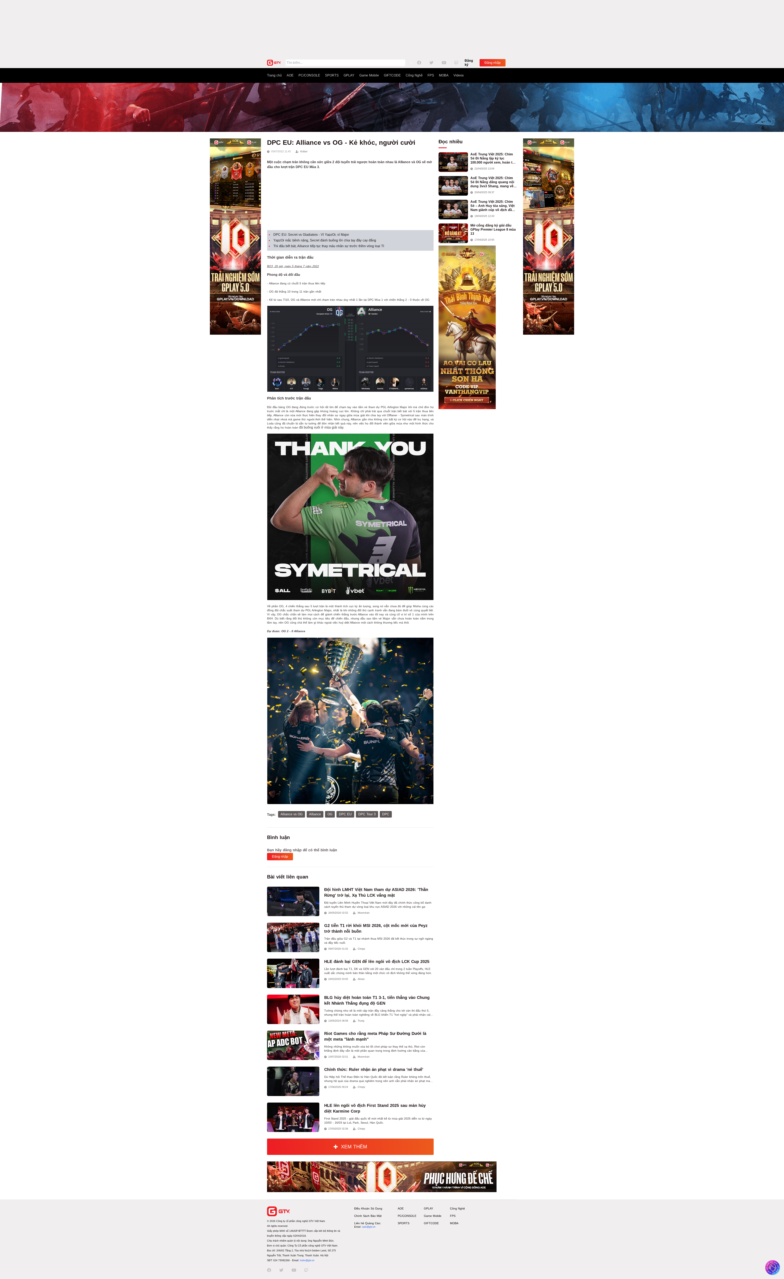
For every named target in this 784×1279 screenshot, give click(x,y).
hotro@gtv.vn (307, 1260)
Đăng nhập (492, 62)
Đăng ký (469, 62)
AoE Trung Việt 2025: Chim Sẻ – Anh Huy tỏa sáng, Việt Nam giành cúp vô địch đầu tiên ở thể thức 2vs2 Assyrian (493, 206)
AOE (290, 75)
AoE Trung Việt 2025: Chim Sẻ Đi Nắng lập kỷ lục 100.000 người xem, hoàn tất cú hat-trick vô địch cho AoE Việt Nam (492, 159)
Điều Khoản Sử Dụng (368, 1208)
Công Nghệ (414, 75)
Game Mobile (369, 75)
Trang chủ (274, 75)
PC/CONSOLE (309, 75)
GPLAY (349, 75)
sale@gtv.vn (368, 1226)
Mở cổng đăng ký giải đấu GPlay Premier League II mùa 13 (493, 229)
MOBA (444, 75)
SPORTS (332, 75)
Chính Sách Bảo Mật (368, 1215)
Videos (458, 75)
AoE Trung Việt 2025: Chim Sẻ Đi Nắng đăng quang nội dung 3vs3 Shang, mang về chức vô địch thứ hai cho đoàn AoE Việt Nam (492, 182)
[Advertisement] (392, 28)
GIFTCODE (392, 75)
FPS (431, 75)
